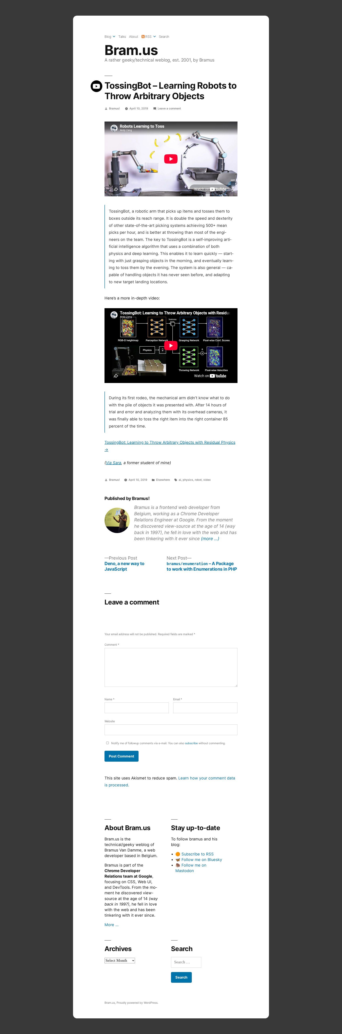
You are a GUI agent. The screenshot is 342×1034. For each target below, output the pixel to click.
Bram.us (131, 50)
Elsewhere (163, 479)
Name (109, 699)
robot (198, 479)
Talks (122, 37)
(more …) (210, 538)
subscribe (191, 743)
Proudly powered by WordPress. (137, 1002)
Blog (107, 37)
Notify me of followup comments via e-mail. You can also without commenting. (168, 743)
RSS (148, 37)
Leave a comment (169, 108)
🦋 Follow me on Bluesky (198, 859)
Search (164, 37)
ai (180, 479)
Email (177, 699)
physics (188, 479)
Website (109, 721)
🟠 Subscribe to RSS (194, 854)
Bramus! (114, 108)
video (207, 479)
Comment (111, 644)
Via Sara (113, 462)
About (133, 37)
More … (111, 924)
